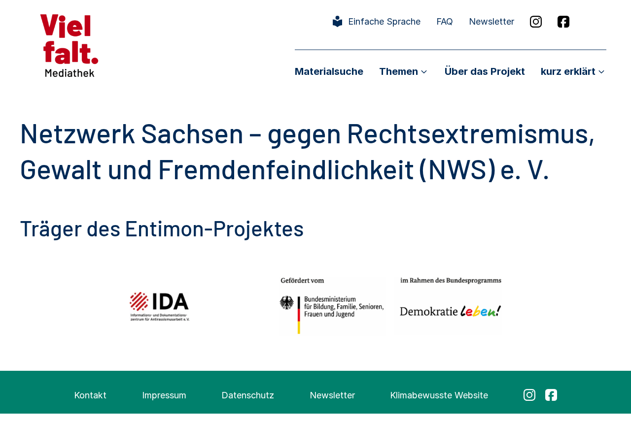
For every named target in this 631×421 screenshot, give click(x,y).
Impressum (164, 395)
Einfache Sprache (384, 21)
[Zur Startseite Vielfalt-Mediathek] (69, 44)
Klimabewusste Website (439, 395)
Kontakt (90, 395)
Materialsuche (329, 71)
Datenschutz (247, 395)
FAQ (444, 21)
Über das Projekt (485, 71)
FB (563, 22)
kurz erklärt (568, 71)
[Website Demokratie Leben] (448, 306)
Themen (398, 71)
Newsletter (491, 21)
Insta (536, 22)
